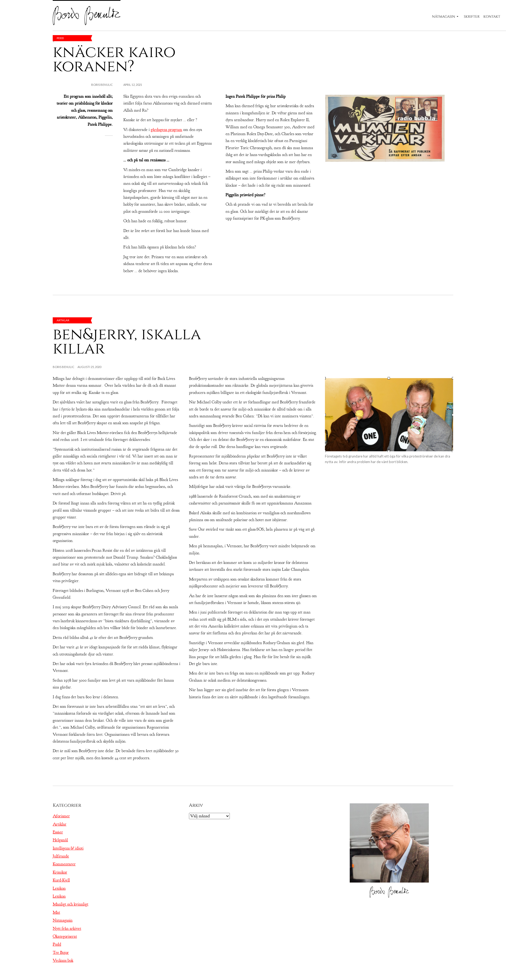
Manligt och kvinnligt (70, 904)
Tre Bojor (61, 952)
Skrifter (472, 16)
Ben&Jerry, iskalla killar (127, 341)
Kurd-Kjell (61, 880)
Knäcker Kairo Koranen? (114, 59)
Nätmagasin (443, 16)
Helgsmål (60, 840)
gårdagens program (166, 129)
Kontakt (491, 16)
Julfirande (61, 856)
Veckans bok (63, 960)
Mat (56, 912)
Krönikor (60, 872)
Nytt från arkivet (67, 928)
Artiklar (63, 320)
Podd (60, 38)
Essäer (58, 832)
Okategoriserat (65, 936)
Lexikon (59, 888)
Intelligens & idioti (68, 848)
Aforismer (61, 816)
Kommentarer (64, 864)
